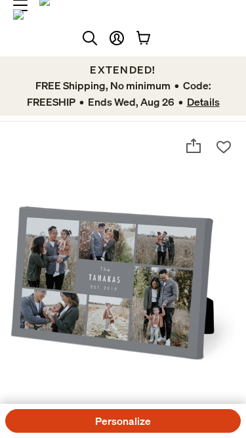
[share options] (193, 146)
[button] (117, 38)
